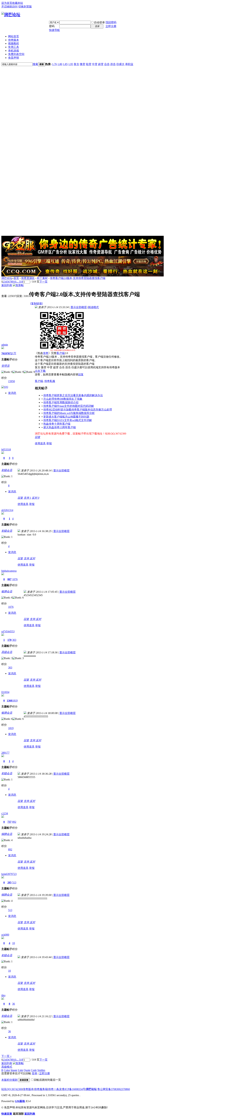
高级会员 (6, 652)
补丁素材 (42, 278)
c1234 (4, 813)
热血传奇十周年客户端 (56, 423)
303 (14, 639)
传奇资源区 (28, 278)
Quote (27, 1070)
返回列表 (6, 285)
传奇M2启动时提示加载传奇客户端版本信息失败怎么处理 (77, 409)
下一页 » (6, 1056)
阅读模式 (93, 307)
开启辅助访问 (9, 6)
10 (15, 281)
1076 (15, 579)
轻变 (88, 64)
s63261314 (7, 510)
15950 (11, 381)
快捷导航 (54, 30)
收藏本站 (17, 3)
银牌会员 (6, 591)
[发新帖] (18, 285)
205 (9, 882)
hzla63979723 (9, 874)
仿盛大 (120, 64)
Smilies (41, 1070)
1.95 (70, 64)
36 (13, 1003)
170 (9, 639)
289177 (5, 752)
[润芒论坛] (10, 14)
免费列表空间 (16, 54)
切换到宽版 (25, 6)
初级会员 (6, 470)
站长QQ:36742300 (11, 1089)
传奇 (45, 353)
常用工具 (13, 47)
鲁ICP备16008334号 (73, 1089)
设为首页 (6, 3)
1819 (15, 700)
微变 (82, 64)
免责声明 (13, 57)
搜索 (35, 64)
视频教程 (13, 43)
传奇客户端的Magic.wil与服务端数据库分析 (69, 413)
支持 (27, 497)
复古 (76, 64)
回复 (81, 374)
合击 (107, 64)
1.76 (54, 64)
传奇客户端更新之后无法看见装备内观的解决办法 (73, 395)
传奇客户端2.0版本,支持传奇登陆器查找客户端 (77, 278)
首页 (16, 278)
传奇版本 (13, 39)
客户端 (60, 353)
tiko (3, 995)
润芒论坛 (6, 278)
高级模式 (6, 1066)
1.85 (65, 64)
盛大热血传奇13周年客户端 (59, 427)
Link (20, 1070)
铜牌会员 (6, 834)
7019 (4, 353)
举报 (49, 443)
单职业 (129, 64)
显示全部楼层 (79, 307)
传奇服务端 (41, 1089)
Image (14, 1070)
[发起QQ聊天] (4, 387)
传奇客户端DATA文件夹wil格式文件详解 (67, 420)
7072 (9, 353)
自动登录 (99, 22)
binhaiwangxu (9, 570)
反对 (35, 497)
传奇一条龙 (55, 1089)
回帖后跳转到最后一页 (47, 1079)
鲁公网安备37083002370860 (113, 1089)
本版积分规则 (9, 1079)
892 (14, 821)
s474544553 (8, 631)
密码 (51, 26)
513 (14, 882)
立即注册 (111, 26)
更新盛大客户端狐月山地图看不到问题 (66, 416)
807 (9, 579)
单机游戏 (13, 50)
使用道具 (40, 443)
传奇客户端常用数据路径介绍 (60, 402)
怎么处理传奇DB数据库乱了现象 (62, 398)
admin (4, 344)
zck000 (5, 934)
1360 (9, 700)
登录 (34, 1073)
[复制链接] (36, 303)
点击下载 (40, 370)
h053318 (6, 449)
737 (9, 821)
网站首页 (13, 36)
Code (34, 1070)
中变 (94, 64)
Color (7, 1070)
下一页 (43, 281)
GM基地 (20, 1101)
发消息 (12, 392)
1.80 (59, 64)
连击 (113, 64)
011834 (5, 692)
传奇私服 (49, 381)
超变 (100, 64)
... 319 (19, 281)
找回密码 (111, 22)
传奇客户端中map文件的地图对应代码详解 (68, 406)
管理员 (5, 365)
